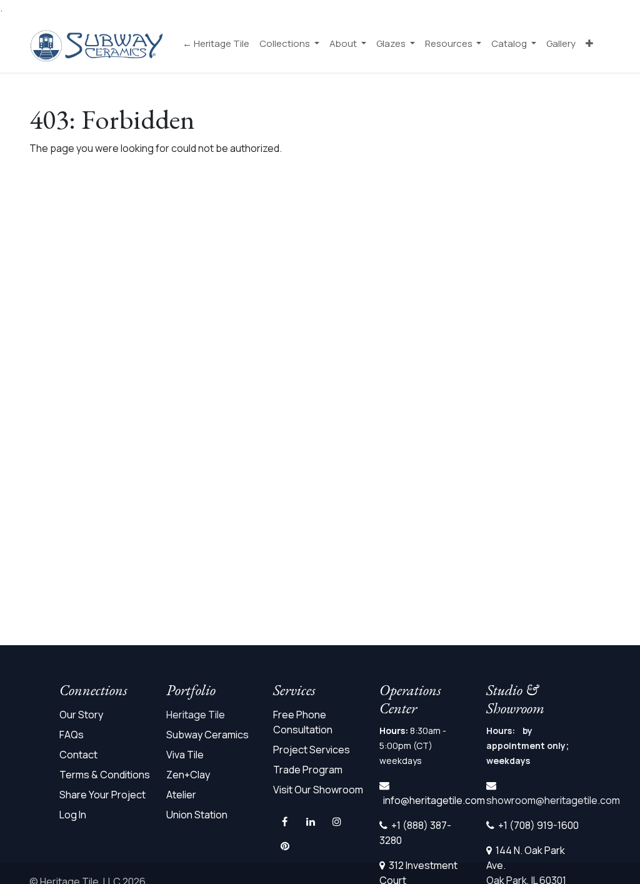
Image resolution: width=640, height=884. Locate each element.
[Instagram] (337, 821)
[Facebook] (285, 821)
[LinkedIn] (311, 821)
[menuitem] (216, 44)
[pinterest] (285, 846)
